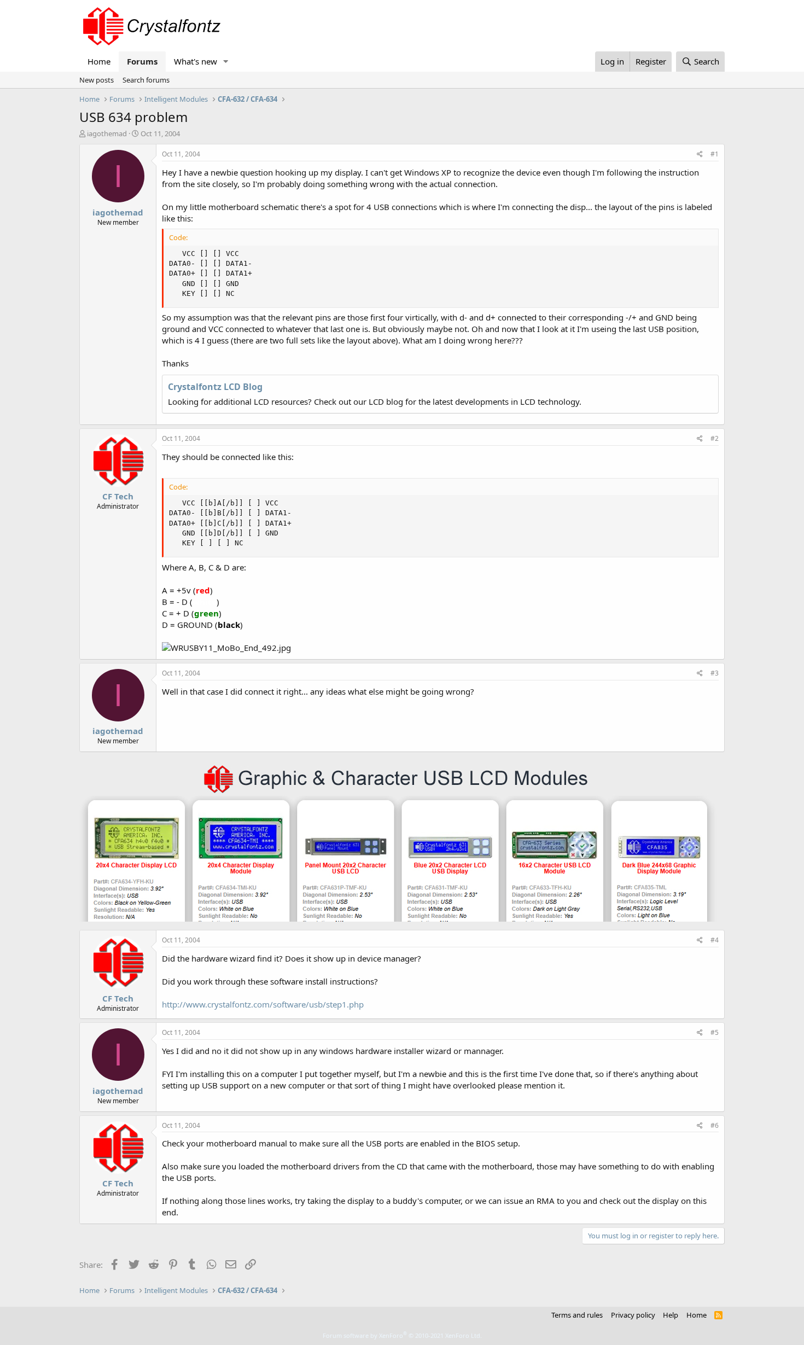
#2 (714, 438)
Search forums (146, 80)
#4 (714, 940)
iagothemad (107, 133)
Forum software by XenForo (402, 1335)
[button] (226, 61)
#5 (714, 1032)
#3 (714, 673)
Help (670, 1315)
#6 (714, 1125)
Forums (142, 61)
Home (99, 61)
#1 (714, 154)
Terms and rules (577, 1315)
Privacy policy (633, 1315)
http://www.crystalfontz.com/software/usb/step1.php (263, 1004)
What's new (195, 61)
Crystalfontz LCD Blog (215, 387)
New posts (96, 80)
